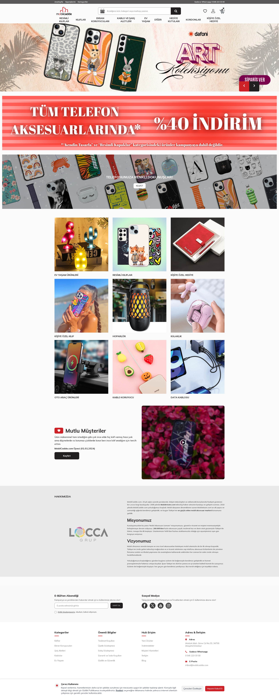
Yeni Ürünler (147, 642)
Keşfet (67, 457)
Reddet (119, 690)
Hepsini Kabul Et (214, 688)
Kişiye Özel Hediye (214, 20)
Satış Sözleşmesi (106, 652)
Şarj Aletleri (59, 652)
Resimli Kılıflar (64, 20)
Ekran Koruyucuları (100, 20)
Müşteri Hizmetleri (150, 652)
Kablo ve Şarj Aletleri (126, 20)
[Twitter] (152, 607)
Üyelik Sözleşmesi (106, 647)
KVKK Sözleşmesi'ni (66, 613)
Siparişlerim (70, 2)
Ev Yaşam (146, 20)
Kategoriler (83, 2)
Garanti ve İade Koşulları (109, 657)
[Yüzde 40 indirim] (139, 124)
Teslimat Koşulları (106, 642)
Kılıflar (81, 19)
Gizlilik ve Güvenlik (106, 662)
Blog (144, 662)
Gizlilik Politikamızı (90, 690)
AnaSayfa (58, 2)
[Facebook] (144, 607)
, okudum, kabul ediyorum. (77, 613)
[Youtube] (160, 607)
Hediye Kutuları (174, 20)
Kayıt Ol (116, 607)
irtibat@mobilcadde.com (196, 666)
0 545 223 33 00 (192, 657)
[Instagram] (168, 607)
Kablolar (58, 657)
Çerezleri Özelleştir (193, 688)
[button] (244, 88)
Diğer (158, 19)
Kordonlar (193, 19)
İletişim (145, 657)
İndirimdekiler (148, 647)
